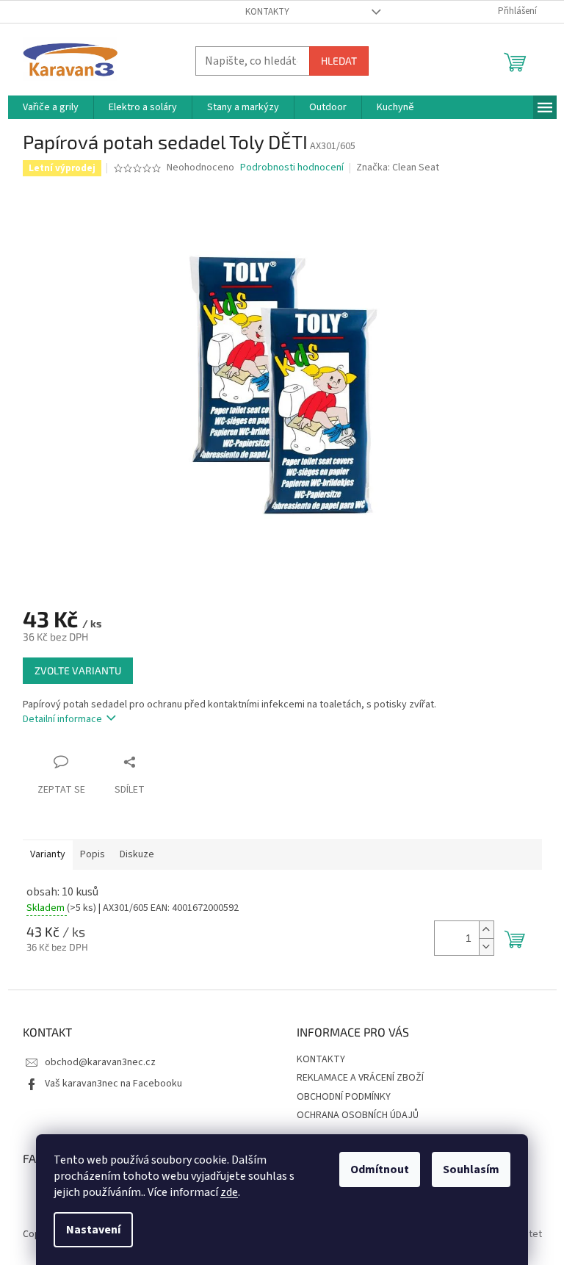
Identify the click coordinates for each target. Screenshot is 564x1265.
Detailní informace (62, 719)
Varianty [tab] (47, 854)
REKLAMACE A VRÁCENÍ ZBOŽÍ (360, 1077)
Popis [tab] (92, 854)
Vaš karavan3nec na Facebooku (113, 1083)
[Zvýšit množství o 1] (486, 929)
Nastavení (93, 1230)
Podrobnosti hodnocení (292, 168)
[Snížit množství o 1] (486, 946)
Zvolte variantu (78, 670)
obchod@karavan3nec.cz (100, 1062)
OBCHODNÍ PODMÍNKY (344, 1096)
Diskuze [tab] (137, 854)
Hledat (339, 60)
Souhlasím (471, 1169)
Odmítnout (379, 1169)
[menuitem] (50, 107)
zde (229, 1192)
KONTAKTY (267, 11)
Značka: (397, 167)
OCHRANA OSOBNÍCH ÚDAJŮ (358, 1115)
